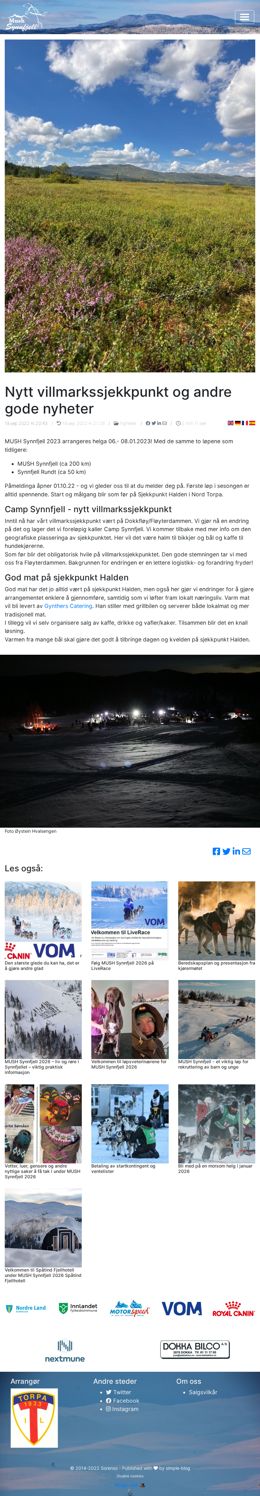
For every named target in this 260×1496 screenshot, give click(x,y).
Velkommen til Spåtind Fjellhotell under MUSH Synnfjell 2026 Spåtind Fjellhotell (43, 1275)
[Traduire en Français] (245, 423)
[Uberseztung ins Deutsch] (238, 423)
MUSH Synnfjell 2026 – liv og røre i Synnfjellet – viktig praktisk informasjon (42, 1067)
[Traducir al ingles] (252, 423)
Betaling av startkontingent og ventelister (123, 1168)
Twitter (121, 1392)
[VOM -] (182, 1308)
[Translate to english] (231, 423)
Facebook (126, 1400)
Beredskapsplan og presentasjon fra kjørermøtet (216, 965)
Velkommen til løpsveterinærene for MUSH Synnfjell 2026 (128, 1064)
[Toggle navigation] (244, 17)
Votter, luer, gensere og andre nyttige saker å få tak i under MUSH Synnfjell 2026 (42, 1171)
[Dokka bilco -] (195, 1349)
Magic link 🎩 (130, 1485)
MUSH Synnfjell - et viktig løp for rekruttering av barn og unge (213, 1064)
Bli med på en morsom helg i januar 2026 (215, 1168)
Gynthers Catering (68, 606)
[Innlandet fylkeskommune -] (78, 1308)
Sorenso (110, 1468)
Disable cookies (130, 1476)
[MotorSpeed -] (130, 1309)
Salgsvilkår (203, 1392)
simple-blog (178, 1468)
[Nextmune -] (65, 1350)
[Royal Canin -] (234, 1309)
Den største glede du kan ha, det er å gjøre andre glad (42, 965)
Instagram (125, 1409)
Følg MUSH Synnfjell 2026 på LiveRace (122, 965)
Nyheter (128, 423)
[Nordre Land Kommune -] (26, 1308)
